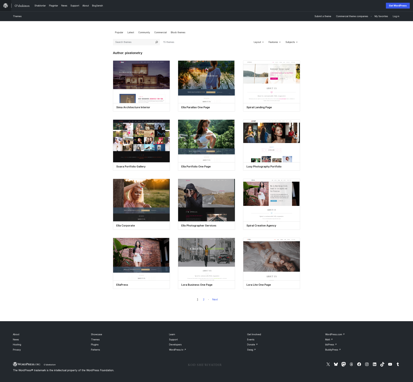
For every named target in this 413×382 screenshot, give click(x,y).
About (16, 334)
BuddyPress (333, 349)
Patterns (95, 349)
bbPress (331, 344)
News (16, 339)
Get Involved (254, 334)
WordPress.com (335, 334)
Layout (257, 42)
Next (215, 299)
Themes (17, 16)
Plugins (95, 344)
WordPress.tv (177, 349)
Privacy (17, 349)
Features (273, 42)
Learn (172, 334)
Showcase (96, 334)
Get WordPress (398, 5)
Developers (175, 344)
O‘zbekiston (50, 364)
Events (250, 339)
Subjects (290, 42)
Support (173, 339)
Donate (252, 344)
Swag (251, 349)
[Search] (156, 42)
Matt (329, 339)
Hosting (17, 344)
